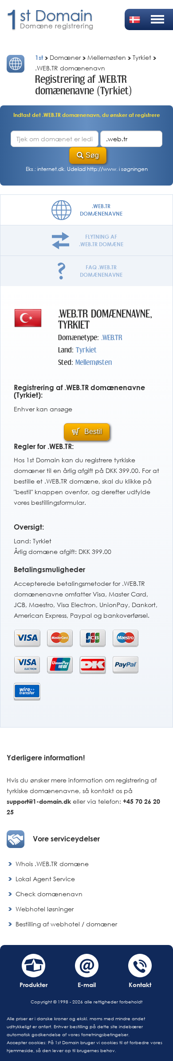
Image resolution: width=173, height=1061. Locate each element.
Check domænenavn (49, 894)
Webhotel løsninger (45, 909)
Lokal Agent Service (45, 879)
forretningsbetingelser (104, 1034)
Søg (92, 155)
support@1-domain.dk (39, 801)
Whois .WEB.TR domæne (52, 863)
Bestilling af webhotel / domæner (66, 924)
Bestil (92, 431)
